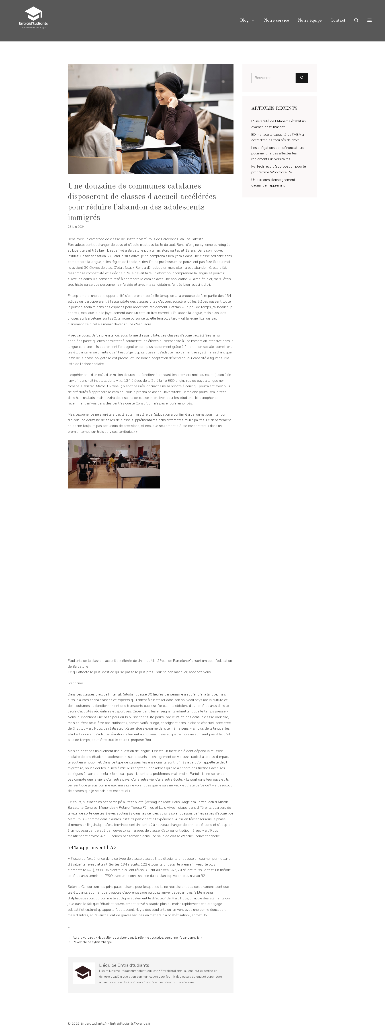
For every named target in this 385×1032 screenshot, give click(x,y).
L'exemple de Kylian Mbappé (92, 942)
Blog (244, 20)
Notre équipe (310, 20)
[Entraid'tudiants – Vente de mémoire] (33, 20)
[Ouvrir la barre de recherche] (356, 20)
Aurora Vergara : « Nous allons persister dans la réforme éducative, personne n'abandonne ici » (137, 938)
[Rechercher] (302, 78)
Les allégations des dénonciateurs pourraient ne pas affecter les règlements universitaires (277, 153)
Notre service (276, 20)
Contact (338, 20)
